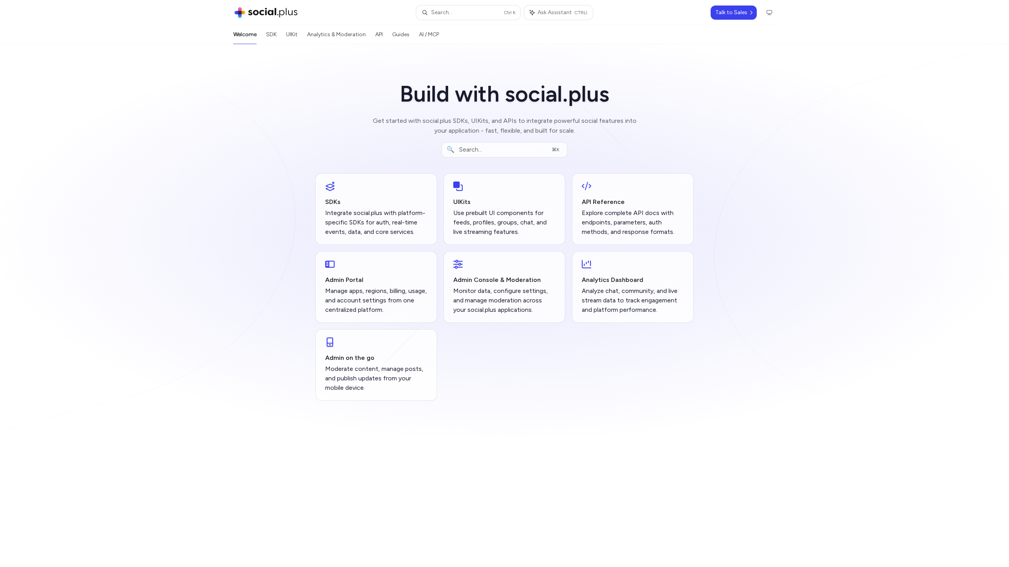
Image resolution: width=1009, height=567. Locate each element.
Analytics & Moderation (336, 34)
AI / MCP (429, 34)
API (379, 34)
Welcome (245, 34)
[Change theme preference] (769, 12)
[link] (376, 209)
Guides (401, 34)
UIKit (292, 34)
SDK (271, 34)
